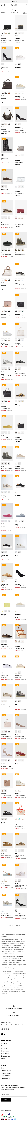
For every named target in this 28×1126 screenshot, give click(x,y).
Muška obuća (4, 1043)
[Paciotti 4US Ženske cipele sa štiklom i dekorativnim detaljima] (21, 120)
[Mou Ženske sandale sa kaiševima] (7, 215)
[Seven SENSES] (14, 5)
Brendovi (3, 1058)
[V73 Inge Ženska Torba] (21, 816)
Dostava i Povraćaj (6, 1070)
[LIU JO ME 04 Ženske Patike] (21, 548)
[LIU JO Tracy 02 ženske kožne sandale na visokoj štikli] (7, 757)
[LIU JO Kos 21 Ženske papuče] (7, 518)
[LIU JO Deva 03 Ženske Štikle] (21, 727)
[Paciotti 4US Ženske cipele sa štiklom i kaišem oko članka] (21, 907)
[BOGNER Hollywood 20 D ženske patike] (21, 276)
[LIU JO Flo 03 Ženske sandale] (7, 876)
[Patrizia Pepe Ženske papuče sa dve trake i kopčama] (7, 577)
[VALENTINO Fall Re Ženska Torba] (21, 307)
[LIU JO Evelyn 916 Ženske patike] (7, 697)
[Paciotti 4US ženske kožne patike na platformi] (21, 607)
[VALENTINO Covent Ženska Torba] (21, 639)
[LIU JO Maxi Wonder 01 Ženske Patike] (7, 366)
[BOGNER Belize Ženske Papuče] (21, 517)
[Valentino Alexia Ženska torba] (21, 152)
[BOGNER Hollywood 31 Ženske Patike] (7, 336)
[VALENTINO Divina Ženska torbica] (21, 215)
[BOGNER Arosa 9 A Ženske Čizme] (21, 786)
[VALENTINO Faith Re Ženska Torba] (7, 786)
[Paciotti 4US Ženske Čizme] (7, 151)
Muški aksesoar (5, 1053)
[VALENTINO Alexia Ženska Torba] (7, 90)
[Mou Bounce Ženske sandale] (7, 846)
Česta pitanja (4, 1068)
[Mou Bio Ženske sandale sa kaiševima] (21, 847)
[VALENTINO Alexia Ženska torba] (7, 277)
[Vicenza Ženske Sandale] (7, 815)
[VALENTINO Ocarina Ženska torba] (21, 30)
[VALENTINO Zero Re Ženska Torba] (7, 727)
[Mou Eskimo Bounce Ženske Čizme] (21, 698)
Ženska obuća (5, 1046)
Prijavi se (6, 1099)
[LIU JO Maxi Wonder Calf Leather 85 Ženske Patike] (21, 877)
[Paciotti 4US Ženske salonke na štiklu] (21, 577)
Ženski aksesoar (5, 1056)
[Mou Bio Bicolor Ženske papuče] (21, 397)
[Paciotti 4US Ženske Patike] (21, 60)
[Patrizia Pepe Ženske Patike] (7, 548)
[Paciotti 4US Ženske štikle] (7, 60)
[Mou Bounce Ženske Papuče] (7, 246)
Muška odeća (4, 1048)
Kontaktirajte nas (5, 1078)
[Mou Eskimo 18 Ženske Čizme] (7, 459)
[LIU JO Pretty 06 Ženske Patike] (21, 365)
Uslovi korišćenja (5, 1075)
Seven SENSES (7, 1110)
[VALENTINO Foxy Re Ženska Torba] (21, 336)
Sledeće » (18, 925)
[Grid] (24, 13)
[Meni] (1, 5)
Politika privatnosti (6, 1073)
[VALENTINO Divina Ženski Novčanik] (7, 607)
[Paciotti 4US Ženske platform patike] (21, 89)
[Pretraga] (5, 5)
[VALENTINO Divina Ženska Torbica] (7, 30)
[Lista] (26, 13)
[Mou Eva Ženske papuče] (7, 428)
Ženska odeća (5, 1051)
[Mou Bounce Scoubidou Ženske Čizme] (21, 246)
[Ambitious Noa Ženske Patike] (7, 637)
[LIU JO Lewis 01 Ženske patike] (21, 756)
